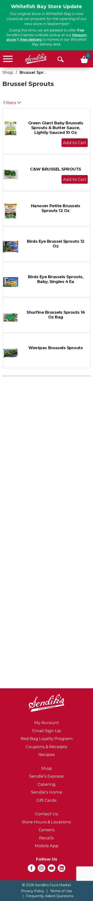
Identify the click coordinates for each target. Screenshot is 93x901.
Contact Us (46, 813)
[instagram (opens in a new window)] (41, 869)
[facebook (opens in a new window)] (31, 869)
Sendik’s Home (46, 792)
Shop (7, 72)
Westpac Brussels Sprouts (55, 347)
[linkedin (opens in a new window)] (61, 869)
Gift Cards (46, 800)
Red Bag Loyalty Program (47, 738)
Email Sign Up (46, 730)
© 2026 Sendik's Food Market (46, 885)
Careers (47, 829)
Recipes (46, 754)
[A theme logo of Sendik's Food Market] (35, 58)
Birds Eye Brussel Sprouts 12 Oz (55, 243)
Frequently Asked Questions (49, 896)
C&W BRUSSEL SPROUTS (55, 169)
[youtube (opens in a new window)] (51, 869)
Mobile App (46, 845)
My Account (46, 722)
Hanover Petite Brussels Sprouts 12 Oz (55, 208)
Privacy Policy (32, 891)
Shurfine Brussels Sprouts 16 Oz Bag (55, 314)
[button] (74, 142)
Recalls (46, 838)
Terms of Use (61, 891)
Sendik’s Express (46, 776)
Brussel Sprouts (36, 72)
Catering (47, 784)
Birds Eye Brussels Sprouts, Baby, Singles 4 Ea (55, 279)
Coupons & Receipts (46, 746)
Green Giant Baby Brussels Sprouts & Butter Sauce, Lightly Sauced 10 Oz (55, 128)
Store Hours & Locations (46, 822)
